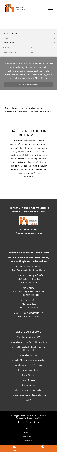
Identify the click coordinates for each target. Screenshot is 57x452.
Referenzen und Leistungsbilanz (28, 390)
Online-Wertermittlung (28, 370)
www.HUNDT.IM (31, 316)
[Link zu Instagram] (23, 422)
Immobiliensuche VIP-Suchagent (28, 365)
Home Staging (28, 375)
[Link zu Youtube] (34, 422)
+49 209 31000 (30, 282)
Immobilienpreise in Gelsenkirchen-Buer (28, 342)
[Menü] (49, 8)
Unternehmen (28, 385)
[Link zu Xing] (38, 422)
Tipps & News (28, 380)
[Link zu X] (26, 422)
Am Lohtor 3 (28, 287)
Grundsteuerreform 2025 (28, 337)
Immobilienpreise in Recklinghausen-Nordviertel (28, 348)
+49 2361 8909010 (30, 295)
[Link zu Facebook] (19, 422)
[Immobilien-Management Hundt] (23, 9)
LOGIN (28, 399)
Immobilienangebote (28, 355)
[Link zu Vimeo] (30, 422)
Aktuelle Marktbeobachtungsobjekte (28, 360)
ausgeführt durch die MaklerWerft (30, 418)
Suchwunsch (22, 169)
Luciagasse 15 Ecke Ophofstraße (28, 275)
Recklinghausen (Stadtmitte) (28, 291)
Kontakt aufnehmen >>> (32, 312)
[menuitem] (49, 8)
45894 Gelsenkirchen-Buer (28, 279)
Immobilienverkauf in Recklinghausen (28, 394)
